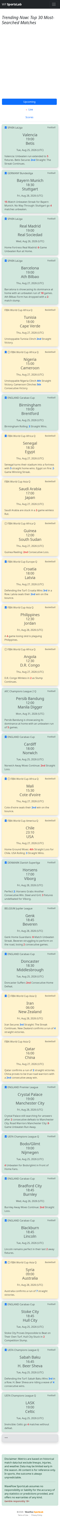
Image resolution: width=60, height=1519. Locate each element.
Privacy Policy (36, 1515)
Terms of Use (23, 1515)
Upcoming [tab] (29, 101)
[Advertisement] (30, 67)
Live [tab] (30, 109)
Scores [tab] (29, 117)
